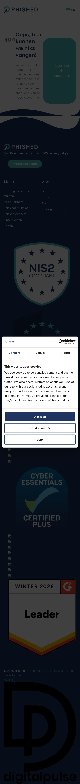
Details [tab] (40, 352)
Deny (40, 439)
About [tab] (65, 352)
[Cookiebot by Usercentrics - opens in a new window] (59, 342)
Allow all (40, 416)
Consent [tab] (14, 352)
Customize (37, 428)
